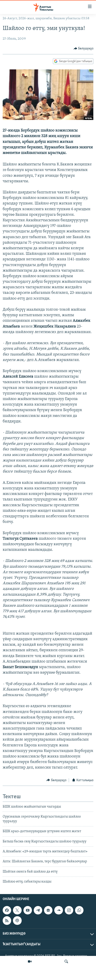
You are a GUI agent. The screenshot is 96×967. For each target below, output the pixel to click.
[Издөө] (66, 961)
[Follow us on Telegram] (38, 910)
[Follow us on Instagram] (69, 910)
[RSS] (7, 920)
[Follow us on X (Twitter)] (17, 910)
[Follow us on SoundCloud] (58, 910)
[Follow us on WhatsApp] (79, 910)
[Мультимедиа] (29, 961)
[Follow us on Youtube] (27, 910)
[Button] (84, 48)
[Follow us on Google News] (48, 910)
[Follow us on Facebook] (7, 910)
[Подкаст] (17, 920)
